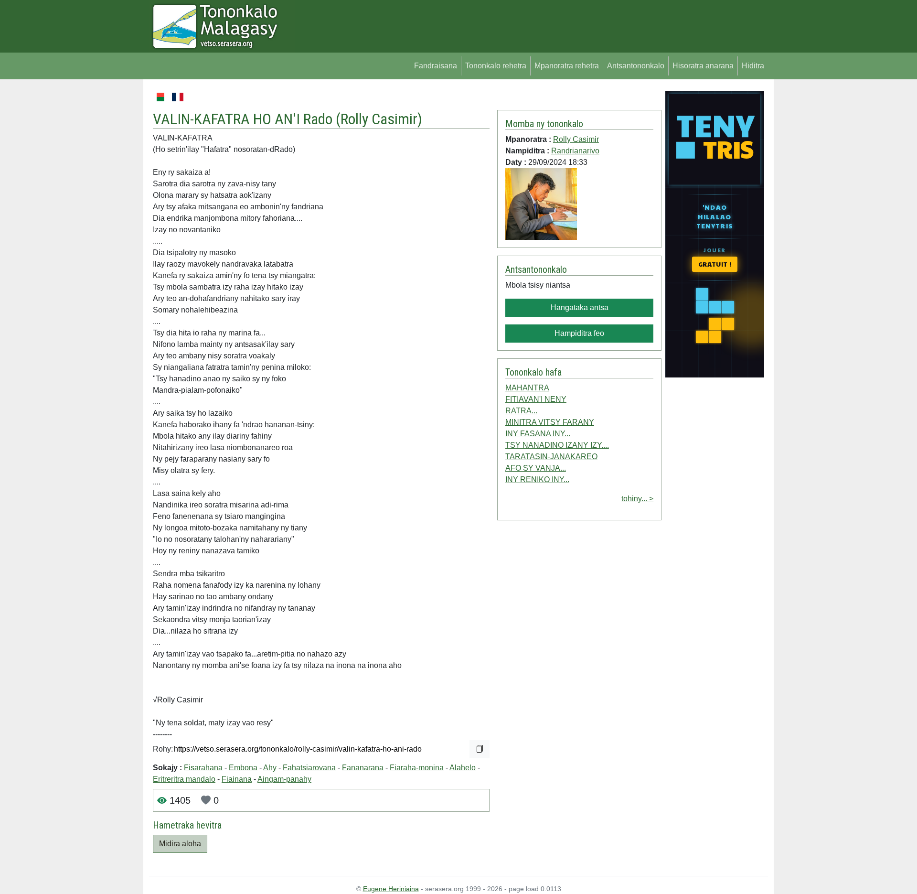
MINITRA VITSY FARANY (549, 422)
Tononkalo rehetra (495, 66)
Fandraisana (435, 66)
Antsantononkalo (635, 66)
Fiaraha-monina (417, 768)
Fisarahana (203, 768)
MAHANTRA (527, 388)
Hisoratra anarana (703, 66)
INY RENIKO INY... (537, 479)
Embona (243, 768)
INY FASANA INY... (537, 434)
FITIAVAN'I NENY (535, 399)
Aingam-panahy (284, 779)
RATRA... (521, 411)
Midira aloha (180, 844)
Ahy (270, 768)
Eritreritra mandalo (184, 779)
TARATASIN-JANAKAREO (551, 456)
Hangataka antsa (579, 307)
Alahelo (462, 768)
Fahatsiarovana (309, 768)
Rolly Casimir (379, 119)
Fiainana (237, 779)
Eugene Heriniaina (391, 889)
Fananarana (363, 768)
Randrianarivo (575, 151)
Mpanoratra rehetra (566, 66)
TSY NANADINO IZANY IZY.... (557, 445)
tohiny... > (637, 499)
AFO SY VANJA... (535, 468)
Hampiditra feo (579, 333)
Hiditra (753, 66)
